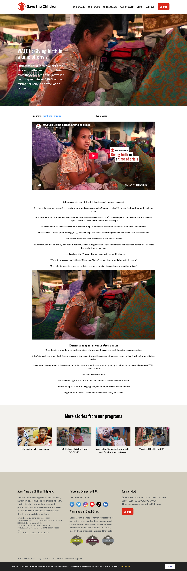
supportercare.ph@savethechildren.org (143, 504)
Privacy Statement (26, 558)
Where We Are (110, 6)
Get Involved (126, 6)
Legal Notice (44, 558)
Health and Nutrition (51, 115)
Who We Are (79, 6)
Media (139, 6)
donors (104, 521)
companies (75, 524)
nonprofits (74, 521)
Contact (150, 6)
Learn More (125, 566)
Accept (170, 566)
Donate (163, 6)
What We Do (94, 6)
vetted (107, 527)
